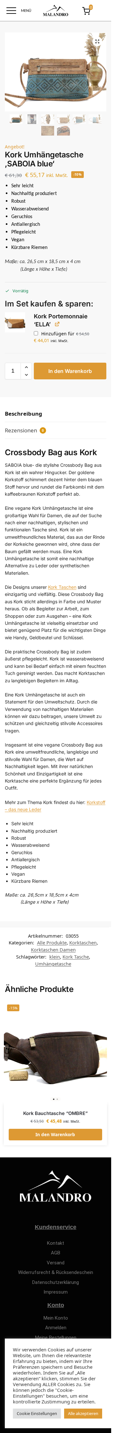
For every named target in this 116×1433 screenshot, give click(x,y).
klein (54, 956)
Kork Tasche (76, 956)
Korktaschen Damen (53, 949)
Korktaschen (83, 942)
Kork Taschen (62, 587)
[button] (97, 41)
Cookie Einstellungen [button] (37, 1413)
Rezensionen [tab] (24, 430)
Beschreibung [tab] (23, 413)
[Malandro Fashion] (55, 10)
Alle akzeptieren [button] (83, 1413)
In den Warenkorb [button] (55, 1134)
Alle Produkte (52, 942)
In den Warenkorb (70, 371)
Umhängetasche (53, 963)
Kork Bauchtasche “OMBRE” (55, 1113)
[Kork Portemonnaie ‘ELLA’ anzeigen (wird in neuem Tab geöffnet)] (57, 324)
